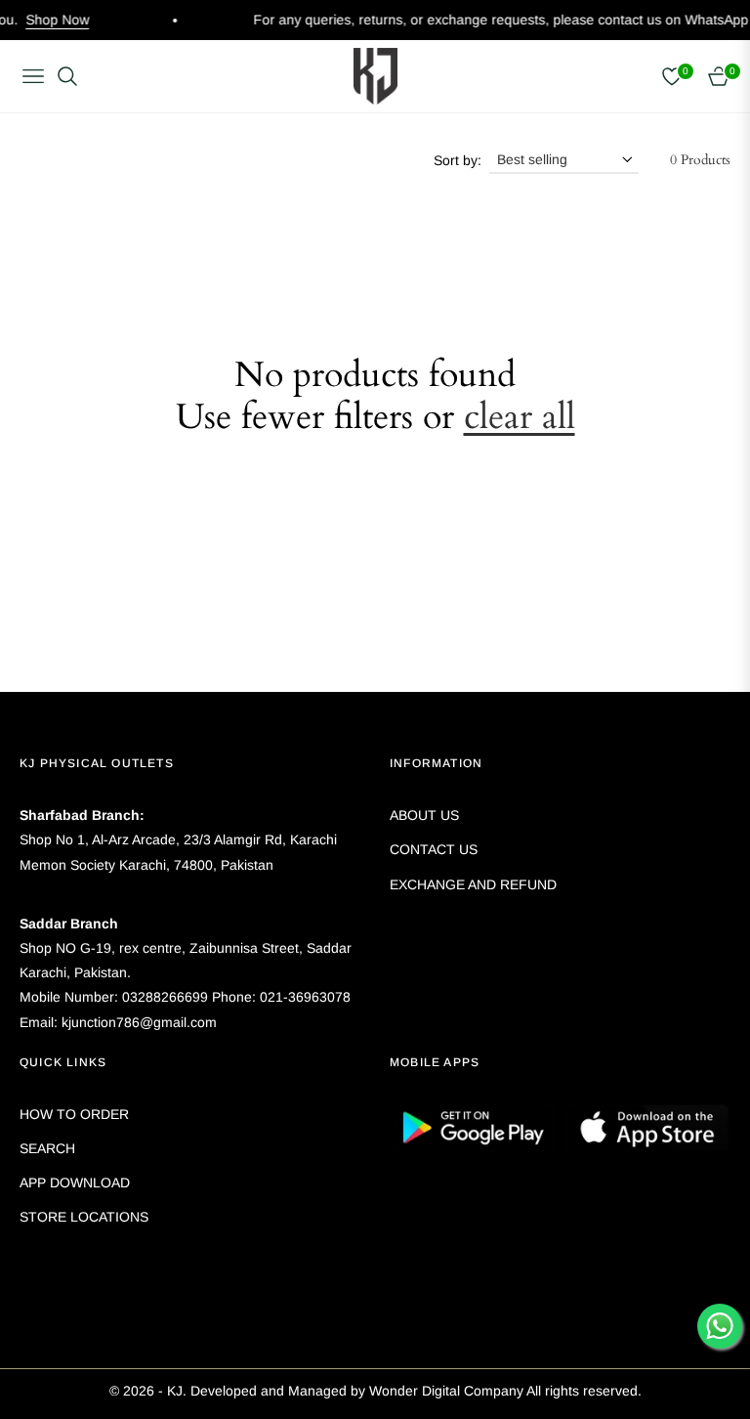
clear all (519, 417)
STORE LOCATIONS (84, 1217)
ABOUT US (424, 815)
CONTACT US (434, 849)
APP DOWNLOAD (75, 1182)
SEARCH (47, 1148)
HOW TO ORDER (74, 1114)
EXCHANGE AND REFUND (473, 884)
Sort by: (457, 160)
